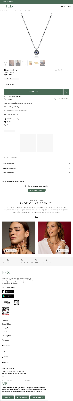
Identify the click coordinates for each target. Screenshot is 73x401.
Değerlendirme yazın (35, 191)
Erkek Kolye (20, 11)
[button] (3, 6)
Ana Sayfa (2, 11)
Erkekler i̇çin (11, 11)
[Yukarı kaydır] (68, 392)
